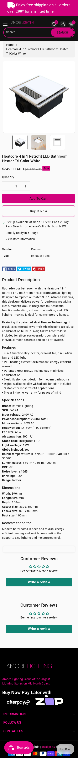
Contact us (13, 731)
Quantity (8, 177)
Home (10, 44)
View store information (20, 239)
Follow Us (12, 722)
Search (62, 32)
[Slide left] (7, 142)
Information (14, 714)
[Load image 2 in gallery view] (38, 142)
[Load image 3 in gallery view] (57, 142)
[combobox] (27, 32)
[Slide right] (70, 142)
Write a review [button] (39, 582)
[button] (7, 25)
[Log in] (62, 24)
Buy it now (38, 211)
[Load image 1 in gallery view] (20, 142)
